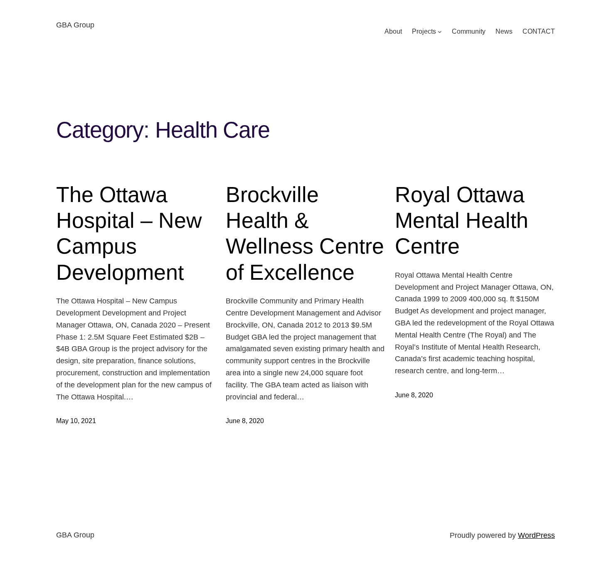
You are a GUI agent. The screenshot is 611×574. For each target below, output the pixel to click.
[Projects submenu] (440, 32)
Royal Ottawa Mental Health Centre (461, 220)
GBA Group (75, 25)
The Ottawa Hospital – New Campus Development (129, 233)
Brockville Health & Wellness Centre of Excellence (305, 233)
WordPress (536, 535)
